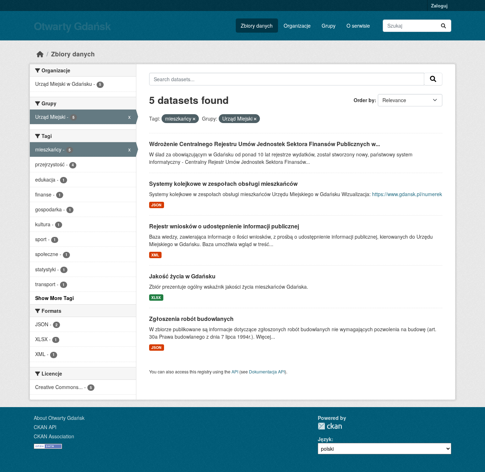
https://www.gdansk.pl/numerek (407, 194)
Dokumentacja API (267, 371)
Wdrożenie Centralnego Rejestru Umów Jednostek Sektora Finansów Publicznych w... (264, 144)
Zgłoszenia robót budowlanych (191, 319)
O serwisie (358, 25)
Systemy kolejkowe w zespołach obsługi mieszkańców (223, 183)
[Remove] (194, 119)
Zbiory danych (257, 25)
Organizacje (297, 25)
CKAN (330, 426)
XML (155, 254)
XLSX (156, 297)
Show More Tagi (54, 297)
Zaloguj (439, 5)
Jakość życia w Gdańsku (182, 276)
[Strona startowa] (40, 53)
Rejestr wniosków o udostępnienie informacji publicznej (224, 226)
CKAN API (45, 427)
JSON (156, 204)
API (234, 371)
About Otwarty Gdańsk (59, 417)
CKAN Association (54, 436)
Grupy (329, 25)
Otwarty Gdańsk (72, 25)
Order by (364, 100)
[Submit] (443, 26)
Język (325, 439)
